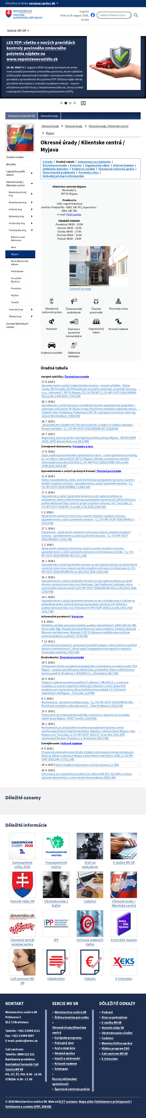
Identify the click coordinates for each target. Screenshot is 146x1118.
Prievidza (16, 288)
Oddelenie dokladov (56, 169)
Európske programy (68, 1038)
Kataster (76, 165)
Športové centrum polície (72, 1089)
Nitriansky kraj (16, 216)
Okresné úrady (49, 116)
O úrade (48, 161)
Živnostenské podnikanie (59, 172)
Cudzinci (107, 1038)
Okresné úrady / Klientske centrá (15, 183)
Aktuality (11, 164)
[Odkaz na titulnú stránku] (25, 13)
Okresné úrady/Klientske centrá (69, 1030)
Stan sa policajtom (114, 1017)
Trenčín (15, 302)
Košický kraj (15, 209)
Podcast (107, 1012)
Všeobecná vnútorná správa (116, 169)
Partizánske (17, 271)
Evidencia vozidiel (83, 169)
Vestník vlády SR (113, 1028)
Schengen (61, 1069)
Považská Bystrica (16, 280)
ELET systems (68, 1102)
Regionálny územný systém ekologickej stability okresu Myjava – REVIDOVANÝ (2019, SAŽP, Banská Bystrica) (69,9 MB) (88, 439)
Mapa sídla (86, 1102)
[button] (18, 30)
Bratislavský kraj (17, 202)
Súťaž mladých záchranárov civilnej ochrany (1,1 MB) (87, 764)
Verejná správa (65, 1053)
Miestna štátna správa (117, 1043)
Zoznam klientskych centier (17, 325)
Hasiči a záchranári (67, 1058)
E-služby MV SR (112, 1022)
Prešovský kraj (17, 223)
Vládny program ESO (115, 1048)
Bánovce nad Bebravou (18, 238)
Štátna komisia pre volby (72, 1017)
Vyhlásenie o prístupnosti (112, 1102)
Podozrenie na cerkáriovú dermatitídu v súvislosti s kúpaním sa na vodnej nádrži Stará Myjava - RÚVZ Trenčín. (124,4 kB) (85, 716)
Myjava (14, 254)
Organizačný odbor (97, 165)
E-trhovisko (110, 1059)
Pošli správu (73, 214)
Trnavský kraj (16, 309)
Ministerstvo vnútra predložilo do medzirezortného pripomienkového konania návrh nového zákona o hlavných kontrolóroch (40, 51)
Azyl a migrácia (65, 1048)
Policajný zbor (64, 1043)
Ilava (13, 247)
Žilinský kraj (15, 316)
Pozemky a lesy (89, 172)
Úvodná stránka (15, 157)
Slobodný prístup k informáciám (63, 176)
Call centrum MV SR (115, 1054)
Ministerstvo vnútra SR (70, 1012)
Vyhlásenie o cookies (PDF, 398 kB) (28, 1107)
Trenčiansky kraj (17, 230)
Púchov (15, 295)
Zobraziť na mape (80, 288)
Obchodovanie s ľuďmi (117, 1033)
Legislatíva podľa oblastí (15, 173)
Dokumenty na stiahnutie (94, 161)
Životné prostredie (55, 165)
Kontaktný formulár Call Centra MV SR (22, 1066)
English (84, 11)
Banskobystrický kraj (18, 194)
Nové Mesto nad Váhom (19, 262)
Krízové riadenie (123, 165)
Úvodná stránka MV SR (21, 116)
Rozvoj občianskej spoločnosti (64, 1081)
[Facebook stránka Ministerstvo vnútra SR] (93, 15)
